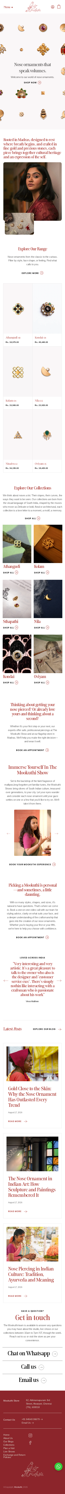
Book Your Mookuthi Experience (30, 864)
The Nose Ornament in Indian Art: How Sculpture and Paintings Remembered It (32, 1187)
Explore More (30, 273)
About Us (8, 1438)
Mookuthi (18, 1487)
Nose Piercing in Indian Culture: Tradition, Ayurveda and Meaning (31, 1275)
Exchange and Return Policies (14, 1456)
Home (6, 1435)
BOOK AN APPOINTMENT (30, 750)
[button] (52, 6)
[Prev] (5, 981)
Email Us (26, 1422)
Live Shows (9, 1451)
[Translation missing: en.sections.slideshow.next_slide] (56, 833)
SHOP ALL (30, 518)
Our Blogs (8, 1441)
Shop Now (30, 82)
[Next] (59, 981)
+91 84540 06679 (31, 1419)
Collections (8, 1445)
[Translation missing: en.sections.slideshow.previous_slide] (8, 833)
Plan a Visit (8, 1448)
